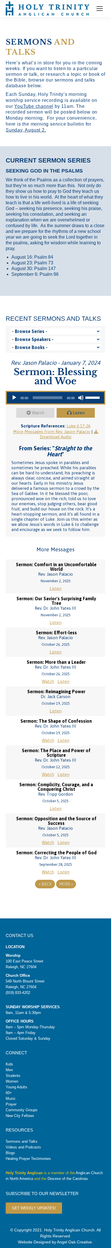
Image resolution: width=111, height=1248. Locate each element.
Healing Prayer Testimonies (28, 1158)
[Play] (14, 398)
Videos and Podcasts (23, 1147)
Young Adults (16, 1087)
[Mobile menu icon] (99, 8)
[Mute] (81, 398)
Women (12, 1081)
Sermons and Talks (22, 1141)
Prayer (11, 1104)
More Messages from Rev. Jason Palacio (51, 431)
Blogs (10, 1153)
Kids (9, 1064)
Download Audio (55, 436)
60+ (9, 1093)
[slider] (93, 397)
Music (11, 1098)
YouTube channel (33, 106)
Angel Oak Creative (74, 1242)
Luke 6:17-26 (79, 425)
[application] (55, 397)
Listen (79, 412)
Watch (38, 412)
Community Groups (22, 1110)
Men (9, 1070)
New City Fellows (20, 1116)
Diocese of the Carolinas (68, 1178)
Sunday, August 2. (26, 130)
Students (13, 1075)
